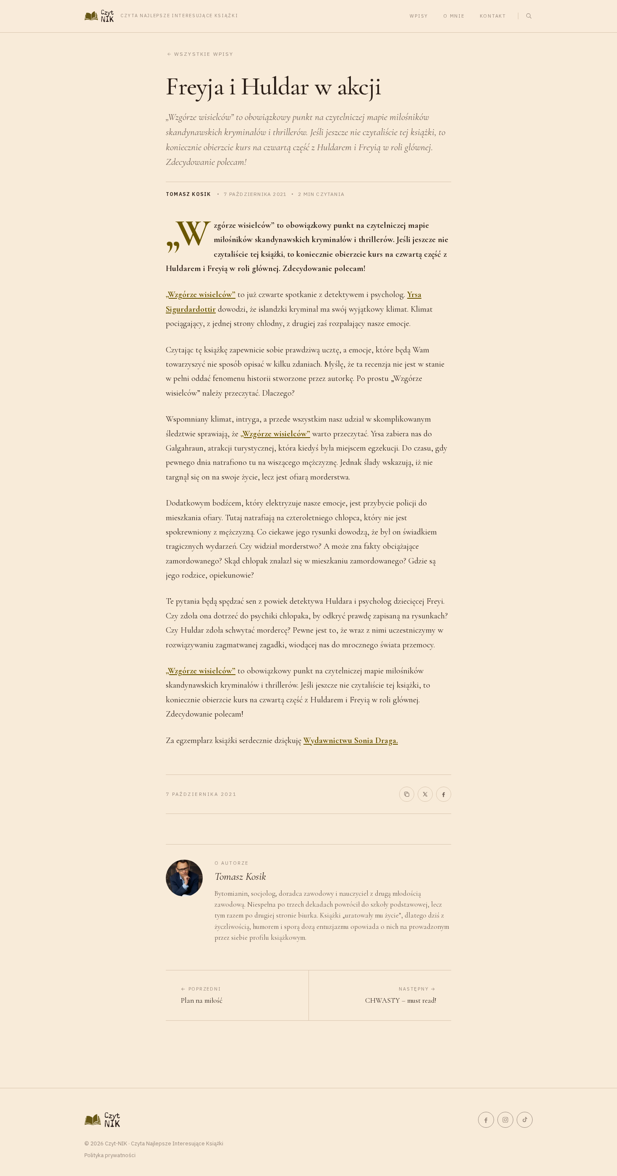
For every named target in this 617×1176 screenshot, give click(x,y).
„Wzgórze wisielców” (200, 294)
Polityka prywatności (110, 1155)
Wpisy (419, 16)
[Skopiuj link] (406, 794)
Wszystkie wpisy (203, 54)
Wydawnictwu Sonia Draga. (350, 740)
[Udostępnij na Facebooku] (443, 794)
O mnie (454, 16)
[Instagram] (505, 1120)
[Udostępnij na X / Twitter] (425, 794)
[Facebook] (486, 1120)
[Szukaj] (529, 16)
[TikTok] (525, 1120)
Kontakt (493, 16)
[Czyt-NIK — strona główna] (102, 1119)
